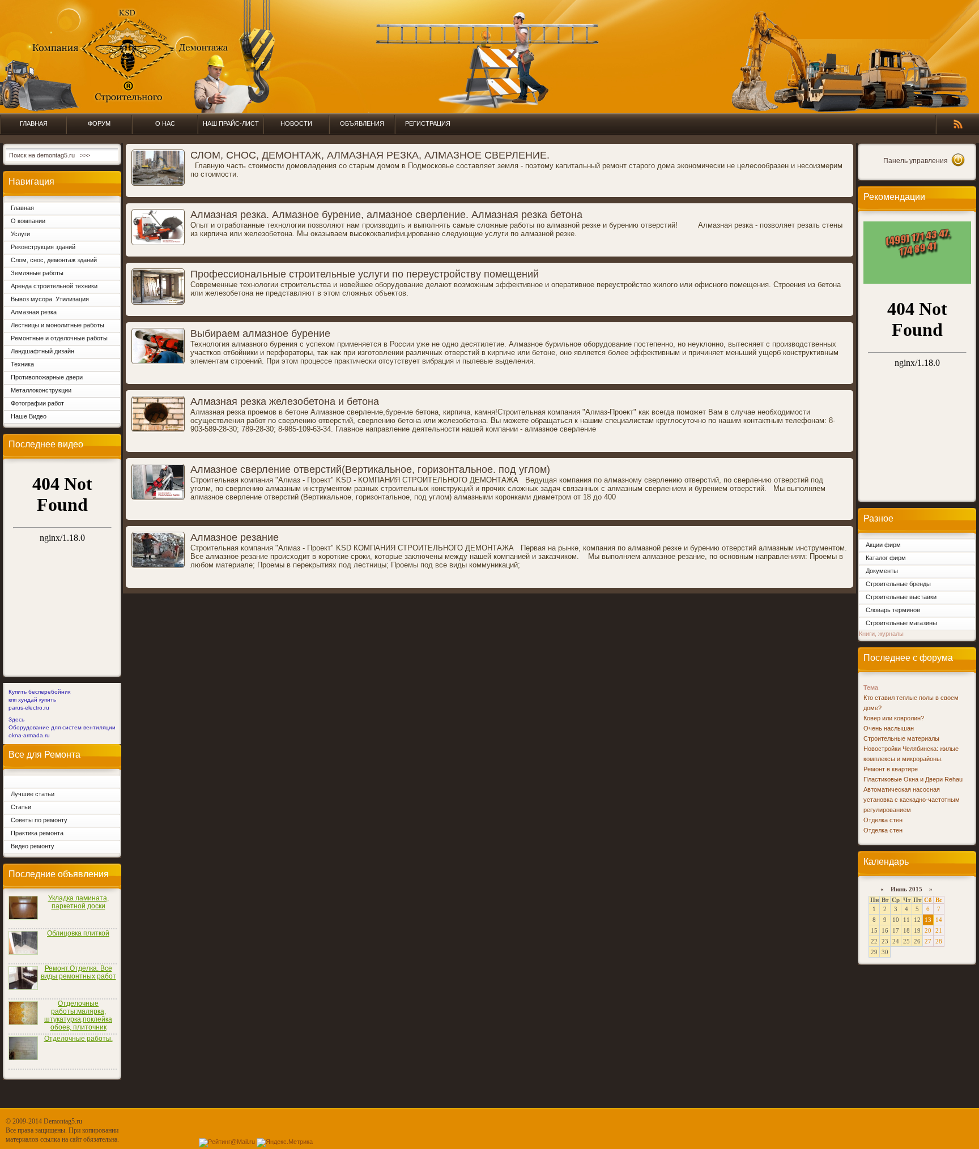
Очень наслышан (888, 728)
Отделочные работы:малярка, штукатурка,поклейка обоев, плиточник (78, 1015)
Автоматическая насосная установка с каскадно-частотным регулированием (911, 799)
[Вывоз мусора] (917, 281)
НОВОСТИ (296, 123)
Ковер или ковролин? (893, 718)
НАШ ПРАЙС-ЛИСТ (231, 123)
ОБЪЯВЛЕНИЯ (362, 123)
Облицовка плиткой (78, 933)
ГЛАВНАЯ (34, 123)
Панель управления (915, 161)
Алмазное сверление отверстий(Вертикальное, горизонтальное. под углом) (370, 469)
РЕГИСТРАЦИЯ (427, 123)
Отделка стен (883, 820)
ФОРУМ (99, 123)
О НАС (165, 123)
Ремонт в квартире (890, 769)
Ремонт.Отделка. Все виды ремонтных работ (78, 972)
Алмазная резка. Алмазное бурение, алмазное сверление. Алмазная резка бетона (386, 214)
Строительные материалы (901, 738)
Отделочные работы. (78, 1039)
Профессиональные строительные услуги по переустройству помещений (364, 274)
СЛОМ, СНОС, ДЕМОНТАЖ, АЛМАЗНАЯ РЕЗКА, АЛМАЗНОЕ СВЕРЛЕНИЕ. (370, 155)
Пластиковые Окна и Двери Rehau (913, 779)
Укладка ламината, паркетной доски (78, 902)
